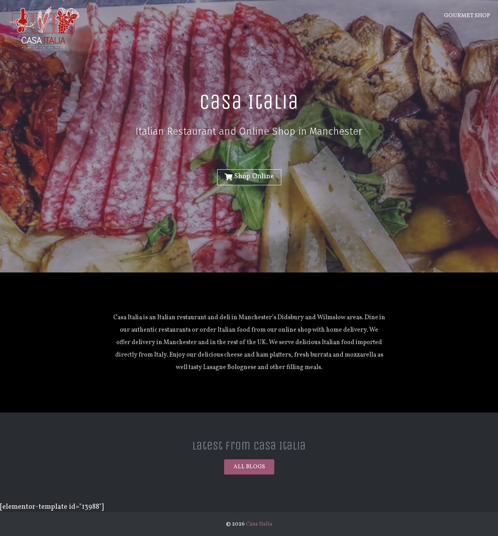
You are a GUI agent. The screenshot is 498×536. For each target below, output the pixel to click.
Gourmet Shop (467, 16)
